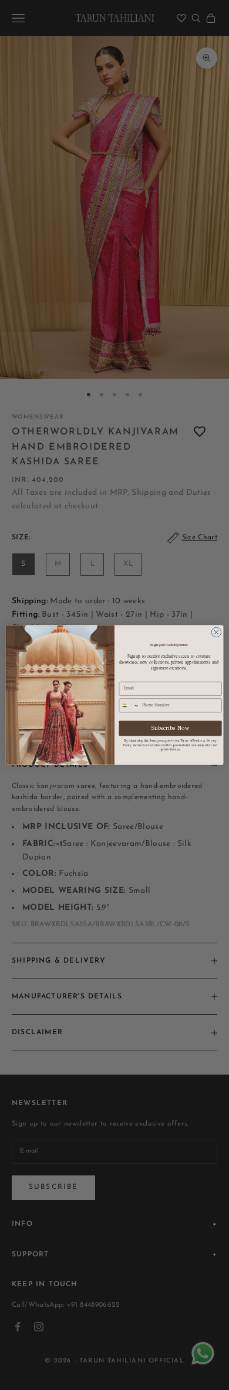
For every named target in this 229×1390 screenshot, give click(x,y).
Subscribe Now (170, 728)
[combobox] (129, 705)
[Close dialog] (216, 632)
